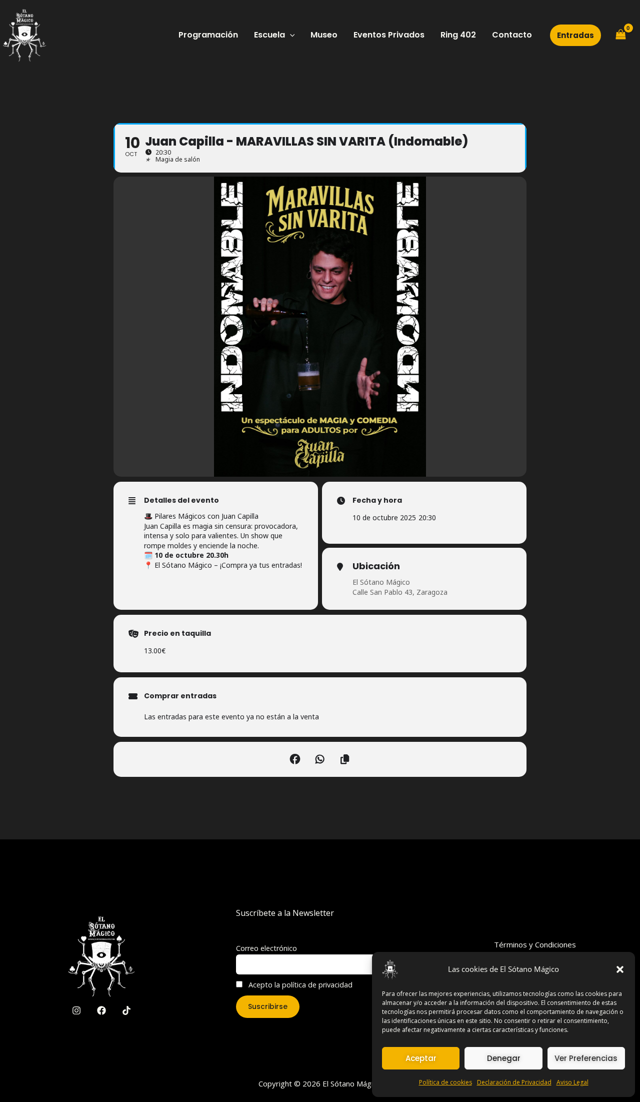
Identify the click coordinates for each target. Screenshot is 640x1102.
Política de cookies (445, 1082)
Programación (208, 35)
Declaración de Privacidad (514, 1082)
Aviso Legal (572, 1082)
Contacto (512, 35)
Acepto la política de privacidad (299, 984)
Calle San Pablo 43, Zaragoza (400, 592)
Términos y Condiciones (535, 944)
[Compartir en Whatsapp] (320, 759)
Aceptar (421, 1058)
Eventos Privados (389, 35)
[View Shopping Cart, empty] (620, 35)
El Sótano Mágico (381, 582)
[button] (620, 969)
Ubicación (376, 566)
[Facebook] (101, 1010)
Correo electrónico (266, 948)
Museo (324, 35)
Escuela (269, 35)
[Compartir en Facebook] (295, 759)
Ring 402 (458, 35)
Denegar (503, 1058)
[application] (290, 35)
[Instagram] (76, 1010)
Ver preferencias (586, 1058)
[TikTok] (126, 1010)
